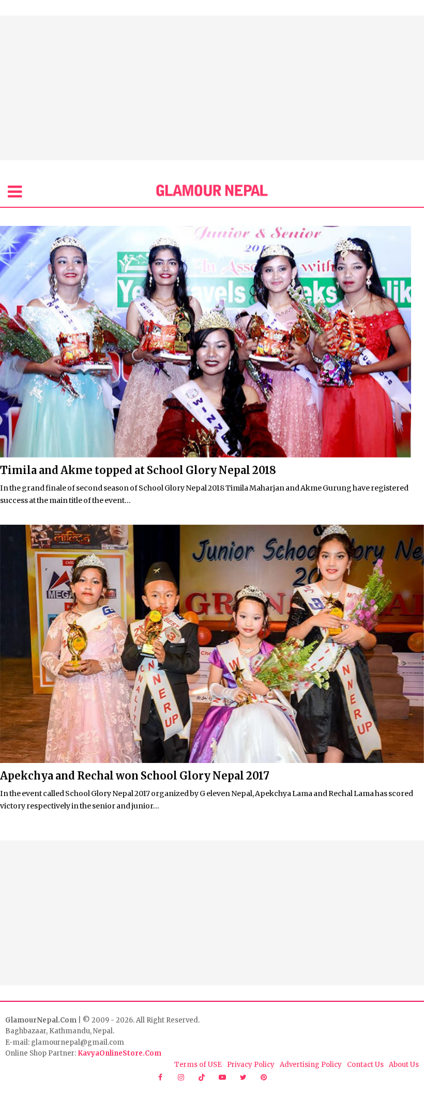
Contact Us (365, 1064)
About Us (404, 1064)
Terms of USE (198, 1064)
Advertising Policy (311, 1064)
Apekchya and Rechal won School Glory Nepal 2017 (134, 775)
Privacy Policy (251, 1064)
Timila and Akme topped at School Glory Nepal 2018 (138, 470)
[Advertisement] (212, 88)
